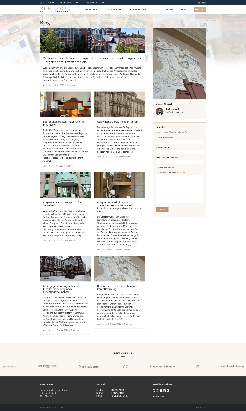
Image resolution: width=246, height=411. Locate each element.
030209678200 (48, 2)
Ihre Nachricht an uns (170, 173)
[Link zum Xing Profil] (205, 2)
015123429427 (117, 393)
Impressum (200, 407)
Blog (184, 9)
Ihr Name (165, 137)
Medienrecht (113, 9)
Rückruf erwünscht (166, 167)
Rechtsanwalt (173, 109)
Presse (170, 9)
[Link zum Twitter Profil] (199, 2)
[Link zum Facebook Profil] (203, 2)
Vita (155, 9)
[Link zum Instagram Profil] (201, 2)
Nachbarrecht (137, 9)
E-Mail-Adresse (162, 147)
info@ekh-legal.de (119, 396)
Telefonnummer (167, 157)
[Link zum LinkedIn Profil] (164, 391)
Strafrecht (92, 9)
